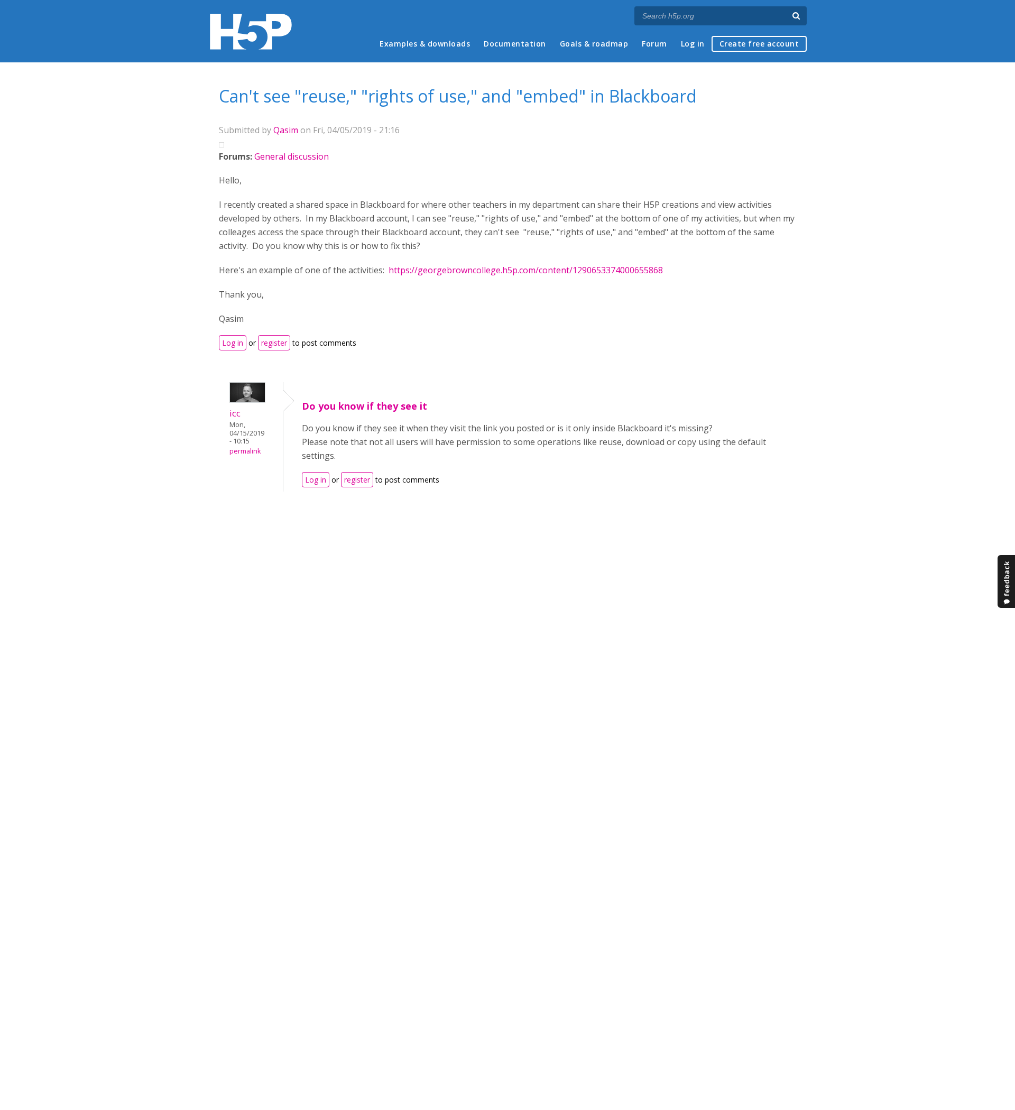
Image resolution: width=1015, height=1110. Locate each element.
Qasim (285, 130)
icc (235, 413)
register (274, 343)
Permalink (245, 451)
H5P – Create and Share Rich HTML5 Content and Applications (250, 31)
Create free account (759, 44)
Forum (654, 44)
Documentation (515, 44)
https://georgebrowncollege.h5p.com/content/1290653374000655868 (526, 270)
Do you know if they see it (364, 406)
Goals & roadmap (594, 44)
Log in (693, 44)
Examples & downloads (425, 44)
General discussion (291, 156)
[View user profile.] (247, 399)
